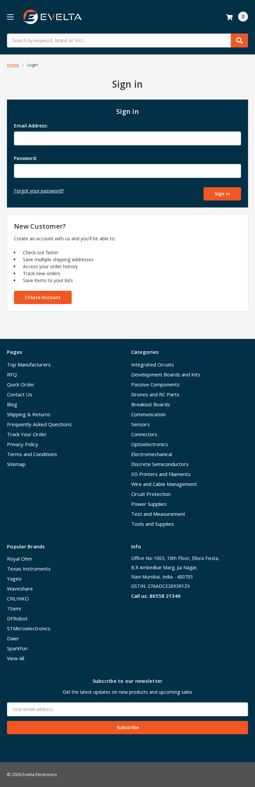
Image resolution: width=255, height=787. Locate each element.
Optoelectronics (149, 444)
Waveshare (20, 588)
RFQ (12, 374)
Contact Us (19, 394)
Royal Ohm (19, 558)
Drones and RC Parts (155, 394)
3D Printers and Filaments (161, 474)
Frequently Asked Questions (39, 424)
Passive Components (155, 384)
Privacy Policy (22, 444)
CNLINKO (18, 598)
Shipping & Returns (28, 414)
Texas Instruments (29, 568)
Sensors (140, 424)
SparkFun (17, 648)
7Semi (14, 608)
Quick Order (21, 384)
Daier (13, 638)
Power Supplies (149, 504)
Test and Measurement (158, 514)
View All (15, 658)
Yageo (14, 578)
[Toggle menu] (10, 17)
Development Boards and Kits (165, 374)
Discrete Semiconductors (160, 464)
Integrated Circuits (152, 364)
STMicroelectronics (28, 628)
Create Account (43, 297)
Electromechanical (151, 454)
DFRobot (17, 618)
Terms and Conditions (32, 454)
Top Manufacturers (29, 364)
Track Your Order (27, 434)
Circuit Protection (151, 494)
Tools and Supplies (152, 523)
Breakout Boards (150, 404)
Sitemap (16, 464)
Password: (25, 158)
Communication (148, 414)
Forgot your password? (39, 191)
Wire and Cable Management (164, 484)
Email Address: (31, 125)
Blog (12, 404)
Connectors (144, 434)
